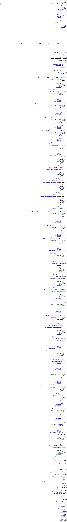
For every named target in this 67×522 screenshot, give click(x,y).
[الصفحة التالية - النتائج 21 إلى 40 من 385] (57, 52)
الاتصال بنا (63, 514)
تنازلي (63, 480)
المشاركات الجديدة (60, 9)
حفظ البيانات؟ (61, 5)
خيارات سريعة (61, 15)
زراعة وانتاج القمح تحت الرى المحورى (55, 251)
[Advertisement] (39, 36)
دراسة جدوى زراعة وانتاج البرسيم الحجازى (52, 225)
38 (59, 377)
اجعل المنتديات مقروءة (57, 14)
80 (59, 122)
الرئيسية (63, 7)
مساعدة (63, 2)
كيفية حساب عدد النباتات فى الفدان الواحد (53, 315)
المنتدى (64, 8)
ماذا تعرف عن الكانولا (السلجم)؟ (56, 361)
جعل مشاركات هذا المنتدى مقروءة (58, 64)
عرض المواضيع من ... (63, 471)
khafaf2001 (59, 363)
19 (59, 230)
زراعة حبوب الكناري (61, 434)
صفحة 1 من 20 (64, 52)
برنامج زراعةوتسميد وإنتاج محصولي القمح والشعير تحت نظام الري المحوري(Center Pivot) (45, 211)
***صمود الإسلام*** (57, 184)
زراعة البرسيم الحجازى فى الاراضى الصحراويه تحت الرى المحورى (44, 103)
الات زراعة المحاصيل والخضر (51, 91)
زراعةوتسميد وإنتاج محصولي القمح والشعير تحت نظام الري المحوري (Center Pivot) (45, 385)
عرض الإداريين (59, 17)
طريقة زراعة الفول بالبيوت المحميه (58, 447)
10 (59, 388)
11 (61, 52)
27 (59, 148)
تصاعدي (62, 479)
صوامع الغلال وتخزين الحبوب (55, 338)
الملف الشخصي (58, 87)
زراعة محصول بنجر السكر (56, 263)
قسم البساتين (63, 27)
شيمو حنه (59, 424)
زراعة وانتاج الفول (57, 302)
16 (59, 267)
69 (59, 82)
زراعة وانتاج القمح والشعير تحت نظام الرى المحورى (51, 289)
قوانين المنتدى (64, 511)
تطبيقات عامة (61, 13)
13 (59, 160)
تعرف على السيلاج (49, 169)
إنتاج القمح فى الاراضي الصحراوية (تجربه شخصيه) (40, 130)
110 (59, 280)
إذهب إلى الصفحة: (62, 54)
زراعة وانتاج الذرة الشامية (56, 372)
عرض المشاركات (53, 70)
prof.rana (59, 145)
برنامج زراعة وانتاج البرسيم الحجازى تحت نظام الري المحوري (50, 238)
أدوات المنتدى (63, 62)
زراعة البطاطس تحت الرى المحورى (47, 117)
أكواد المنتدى (63, 506)
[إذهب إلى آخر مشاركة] (52, 89)
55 (59, 173)
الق (64, 422)
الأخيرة (55, 52)
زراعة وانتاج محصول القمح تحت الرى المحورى (53, 327)
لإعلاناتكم (63, 516)
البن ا (64, 397)
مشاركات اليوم (59, 16)
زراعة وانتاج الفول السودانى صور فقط (45, 77)
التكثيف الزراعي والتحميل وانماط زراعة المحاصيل (47, 143)
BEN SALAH (58, 435)
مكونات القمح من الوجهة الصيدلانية (47, 156)
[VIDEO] (63, 508)
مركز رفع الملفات (62, 20)
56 (59, 201)
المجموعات (59, 12)
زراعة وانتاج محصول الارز (56, 408)
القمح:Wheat (58, 276)
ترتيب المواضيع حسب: (63, 474)
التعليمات (61, 10)
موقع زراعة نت (62, 19)
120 (59, 135)
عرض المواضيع (59, 70)
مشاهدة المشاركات (58, 99)
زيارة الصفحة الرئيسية (58, 101)
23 (59, 243)
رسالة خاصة (59, 100)
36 (59, 187)
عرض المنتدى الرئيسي (59, 65)
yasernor (59, 105)
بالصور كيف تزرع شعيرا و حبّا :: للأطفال (49, 182)
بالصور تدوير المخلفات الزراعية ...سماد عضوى (48, 196)
